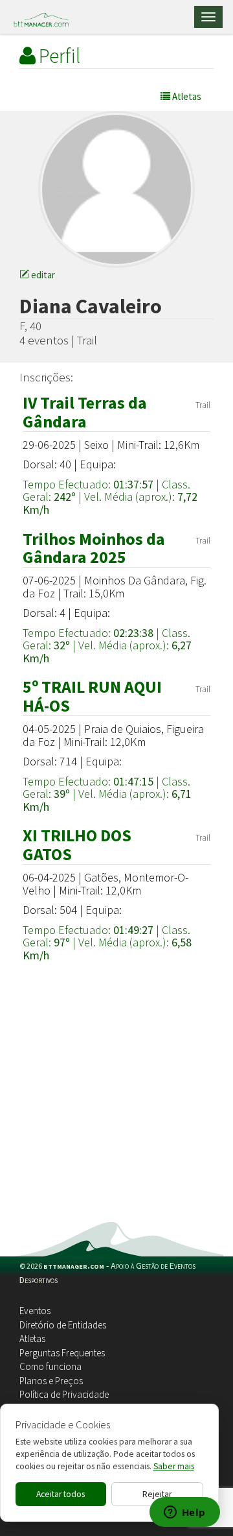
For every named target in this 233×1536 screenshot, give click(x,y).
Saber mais (173, 1466)
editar (42, 275)
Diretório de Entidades (62, 1325)
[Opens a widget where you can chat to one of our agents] (184, 1513)
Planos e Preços (51, 1380)
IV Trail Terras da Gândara (85, 412)
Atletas (32, 1338)
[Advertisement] (116, 1099)
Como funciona (50, 1366)
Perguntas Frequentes (62, 1353)
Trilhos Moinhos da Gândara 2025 (94, 548)
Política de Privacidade (64, 1394)
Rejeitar (157, 1494)
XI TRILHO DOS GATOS (77, 844)
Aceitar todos (60, 1494)
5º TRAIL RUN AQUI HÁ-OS (92, 696)
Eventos (34, 1310)
